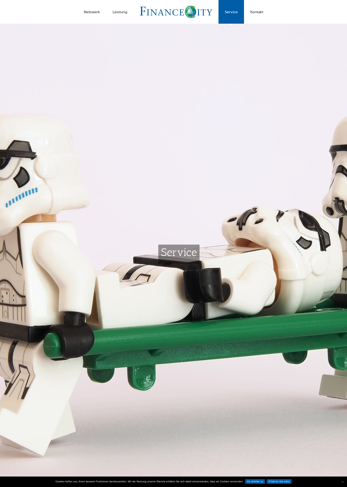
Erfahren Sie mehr (279, 481)
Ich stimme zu (255, 481)
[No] (342, 482)
